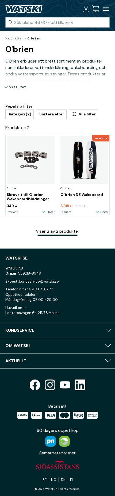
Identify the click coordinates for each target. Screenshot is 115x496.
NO (53, 479)
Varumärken (14, 38)
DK (63, 479)
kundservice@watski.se (39, 281)
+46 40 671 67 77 (39, 289)
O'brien (34, 38)
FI (71, 479)
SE (45, 479)
